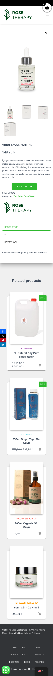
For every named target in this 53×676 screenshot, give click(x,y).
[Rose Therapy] (17, 207)
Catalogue (39, 655)
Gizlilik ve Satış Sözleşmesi (14, 630)
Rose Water (29, 196)
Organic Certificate (19, 655)
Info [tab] (6, 234)
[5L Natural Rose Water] (26, 318)
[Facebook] (3, 331)
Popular (33, 519)
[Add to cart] (39, 365)
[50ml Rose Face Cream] (26, 572)
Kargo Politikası (16, 633)
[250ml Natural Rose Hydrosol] (26, 404)
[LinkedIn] (3, 344)
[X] (3, 336)
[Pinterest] (3, 340)
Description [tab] (11, 227)
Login (27, 662)
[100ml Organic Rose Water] (26, 488)
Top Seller (18, 196)
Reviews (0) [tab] (10, 242)
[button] (46, 33)
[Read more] (39, 449)
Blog (38, 647)
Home (14, 647)
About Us (26, 647)
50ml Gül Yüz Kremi (26, 607)
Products (14, 662)
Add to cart (23, 186)
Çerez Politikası (32, 633)
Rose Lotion (32, 603)
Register (39, 662)
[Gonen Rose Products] (18, 14)
